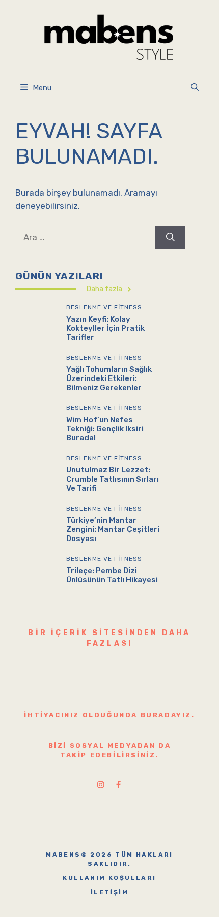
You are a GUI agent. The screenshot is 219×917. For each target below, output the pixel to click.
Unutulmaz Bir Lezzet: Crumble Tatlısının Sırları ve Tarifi (112, 479)
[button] (195, 88)
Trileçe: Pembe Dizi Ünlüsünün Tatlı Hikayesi (112, 575)
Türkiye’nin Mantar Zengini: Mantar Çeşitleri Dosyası (112, 529)
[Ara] (170, 238)
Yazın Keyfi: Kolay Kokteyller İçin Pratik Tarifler (105, 328)
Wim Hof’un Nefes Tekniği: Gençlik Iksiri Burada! (105, 428)
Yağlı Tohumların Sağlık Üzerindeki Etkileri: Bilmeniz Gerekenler (109, 378)
